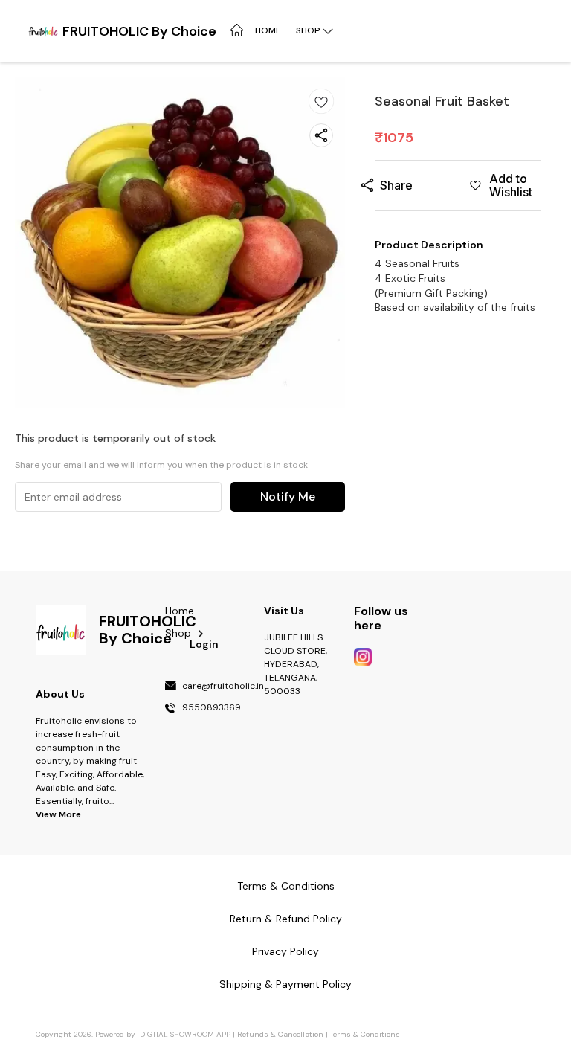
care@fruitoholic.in (223, 686)
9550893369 (211, 708)
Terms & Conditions (365, 1034)
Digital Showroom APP (185, 1034)
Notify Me (287, 496)
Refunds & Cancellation (280, 1034)
